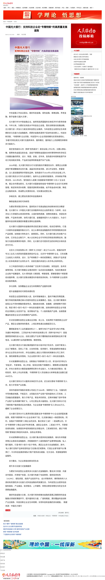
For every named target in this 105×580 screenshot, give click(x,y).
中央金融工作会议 (63, 516)
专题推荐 (76, 74)
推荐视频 (73, 96)
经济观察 (24, 8)
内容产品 (2, 560)
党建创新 (51, 8)
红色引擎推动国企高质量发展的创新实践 (85, 90)
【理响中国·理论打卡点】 (78, 126)
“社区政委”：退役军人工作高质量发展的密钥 (86, 85)
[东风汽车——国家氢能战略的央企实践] (77, 108)
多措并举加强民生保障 (80, 62)
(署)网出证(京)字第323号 (70, 576)
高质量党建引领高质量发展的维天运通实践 (85, 87)
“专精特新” (55, 516)
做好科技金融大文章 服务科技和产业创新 (16, 529)
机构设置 (2, 557)
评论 (63, 8)
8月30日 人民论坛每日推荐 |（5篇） (83, 54)
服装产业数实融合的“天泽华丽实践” (83, 92)
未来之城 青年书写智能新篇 (81, 59)
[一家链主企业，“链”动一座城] (77, 127)
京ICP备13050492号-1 (83, 576)
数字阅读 (57, 8)
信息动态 (2, 563)
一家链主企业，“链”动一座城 (79, 135)
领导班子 (2, 553)
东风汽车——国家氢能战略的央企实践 (81, 116)
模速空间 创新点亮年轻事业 (81, 57)
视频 (67, 8)
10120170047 (47, 576)
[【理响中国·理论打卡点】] (77, 117)
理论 (13, 8)
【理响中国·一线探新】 (77, 106)
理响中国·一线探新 (79, 77)
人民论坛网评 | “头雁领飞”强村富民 (83, 66)
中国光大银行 (41, 516)
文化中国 (38, 8)
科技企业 (48, 516)
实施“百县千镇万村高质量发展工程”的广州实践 (86, 82)
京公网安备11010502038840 (97, 576)
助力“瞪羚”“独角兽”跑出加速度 (13, 524)
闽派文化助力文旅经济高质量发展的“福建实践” (86, 80)
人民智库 (72, 8)
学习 (9, 8)
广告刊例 (2, 570)
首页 (5, 8)
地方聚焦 (44, 8)
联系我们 (2, 567)
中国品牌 (9, 21)
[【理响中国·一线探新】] (77, 98)
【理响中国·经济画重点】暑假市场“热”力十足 (86, 69)
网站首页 (5, 5)
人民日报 (23, 34)
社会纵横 (31, 8)
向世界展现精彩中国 (79, 64)
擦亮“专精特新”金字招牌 (11, 532)
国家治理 (85, 8)
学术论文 (79, 8)
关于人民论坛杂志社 (5, 550)
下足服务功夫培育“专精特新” (12, 534)
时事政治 (18, 8)
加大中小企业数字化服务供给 (12, 526)
